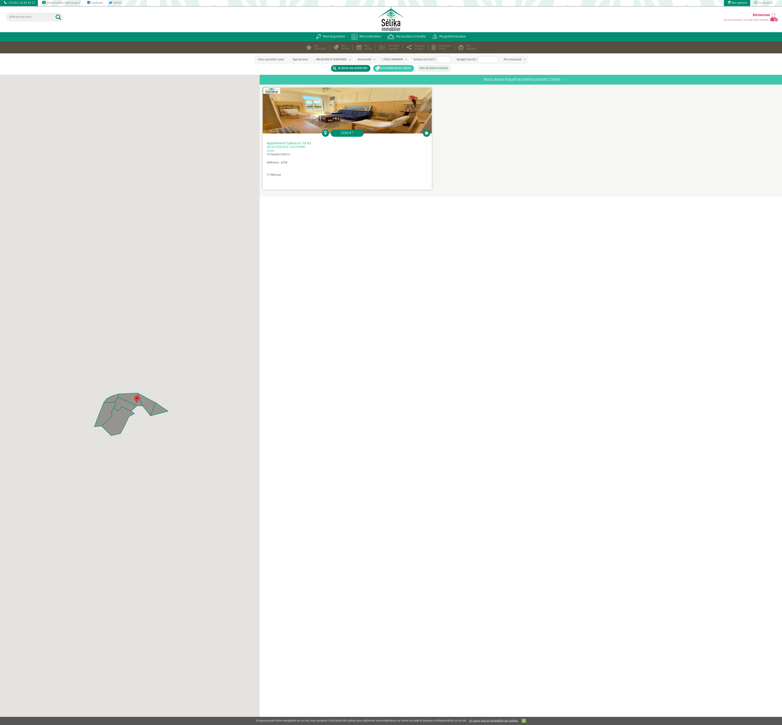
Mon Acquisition (334, 36)
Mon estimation (370, 36)
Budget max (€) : (467, 59)
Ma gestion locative (452, 36)
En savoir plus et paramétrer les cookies (493, 720)
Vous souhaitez (271, 59)
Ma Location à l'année (411, 36)
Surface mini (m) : (425, 59)
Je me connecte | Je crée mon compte (746, 20)
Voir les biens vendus (434, 68)
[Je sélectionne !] (426, 133)
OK (523, 720)
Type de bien (300, 59)
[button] (136, 399)
